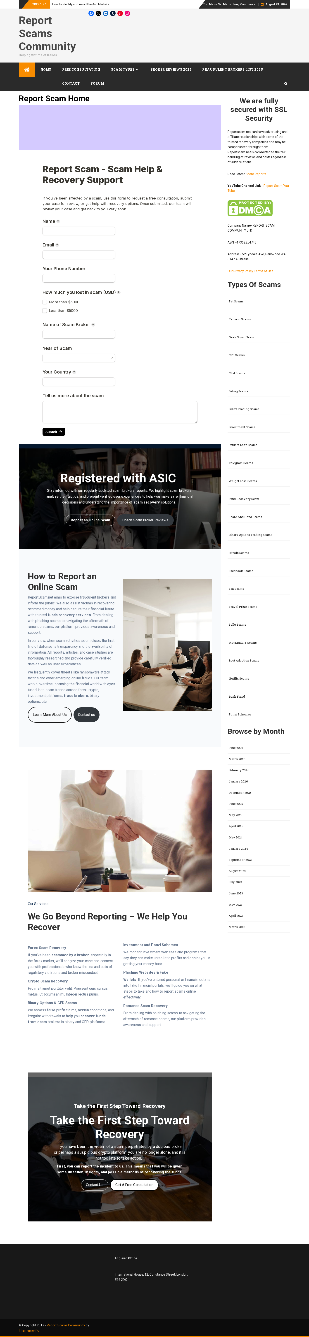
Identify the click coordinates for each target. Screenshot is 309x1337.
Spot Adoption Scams (244, 660)
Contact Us (94, 1185)
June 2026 (236, 748)
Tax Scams (236, 589)
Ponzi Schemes (240, 714)
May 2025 (235, 815)
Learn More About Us (50, 715)
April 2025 (236, 826)
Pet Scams (236, 301)
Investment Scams (242, 427)
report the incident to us (102, 1166)
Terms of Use (263, 271)
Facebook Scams (241, 571)
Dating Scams (238, 391)
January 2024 (238, 849)
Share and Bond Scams (245, 517)
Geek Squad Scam (241, 337)
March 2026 (237, 759)
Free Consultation (81, 69)
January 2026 (238, 781)
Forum (97, 83)
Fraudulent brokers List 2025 (232, 69)
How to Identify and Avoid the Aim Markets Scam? (85, 4)
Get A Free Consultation (134, 1185)
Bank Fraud (237, 696)
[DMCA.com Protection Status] (250, 208)
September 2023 (240, 860)
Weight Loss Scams (243, 481)
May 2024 (236, 837)
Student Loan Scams (243, 445)
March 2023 (237, 927)
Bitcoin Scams (239, 553)
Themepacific (29, 1330)
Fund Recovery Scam (244, 499)
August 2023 (237, 871)
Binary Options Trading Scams (251, 535)
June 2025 (236, 804)
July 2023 (235, 882)
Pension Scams (240, 319)
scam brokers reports (130, 490)
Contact (71, 83)
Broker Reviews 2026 (171, 69)
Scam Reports (256, 174)
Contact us (86, 715)
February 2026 (239, 770)
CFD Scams (237, 355)
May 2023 (235, 905)
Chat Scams (237, 373)
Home (45, 69)
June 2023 (236, 893)
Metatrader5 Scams (243, 643)
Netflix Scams (239, 678)
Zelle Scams (237, 624)
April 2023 (236, 916)
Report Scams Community (47, 33)
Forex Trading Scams (244, 409)
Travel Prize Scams (243, 607)
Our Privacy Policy (241, 271)
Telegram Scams (241, 463)
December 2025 (240, 793)
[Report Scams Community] (27, 70)
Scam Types (122, 69)
